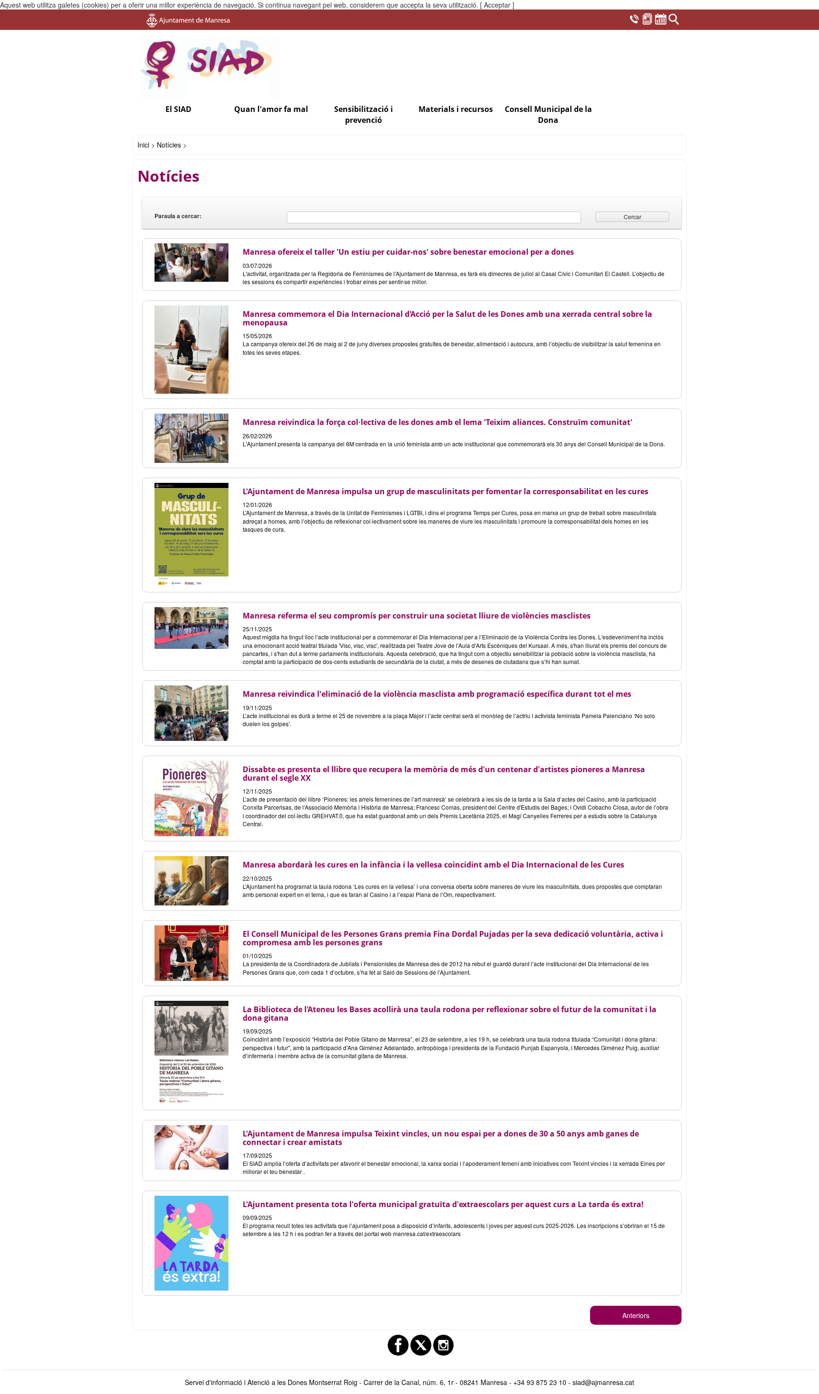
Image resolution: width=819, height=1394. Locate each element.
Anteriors (635, 1315)
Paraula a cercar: (178, 216)
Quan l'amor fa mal (271, 109)
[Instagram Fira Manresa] (443, 1345)
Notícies (169, 144)
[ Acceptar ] (497, 4)
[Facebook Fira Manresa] (398, 1345)
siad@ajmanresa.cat (603, 1382)
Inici (143, 144)
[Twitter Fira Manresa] (421, 1345)
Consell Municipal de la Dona (548, 114)
